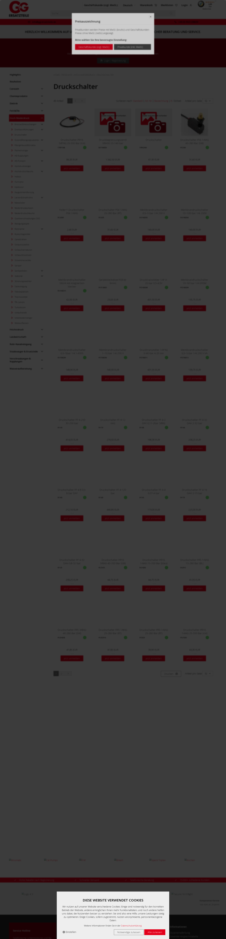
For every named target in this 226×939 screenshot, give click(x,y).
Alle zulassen (155, 932)
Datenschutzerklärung (131, 925)
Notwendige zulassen (128, 932)
